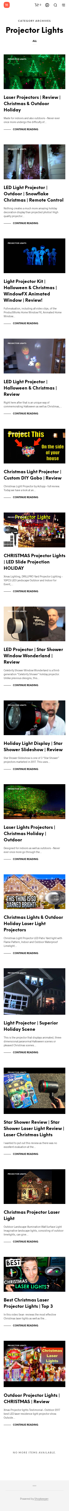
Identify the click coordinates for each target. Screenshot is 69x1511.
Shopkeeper (41, 1498)
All (35, 41)
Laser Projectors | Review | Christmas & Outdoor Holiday (32, 103)
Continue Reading (25, 129)
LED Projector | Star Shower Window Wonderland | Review (33, 656)
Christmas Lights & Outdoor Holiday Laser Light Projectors (33, 923)
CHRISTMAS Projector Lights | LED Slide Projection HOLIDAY (34, 562)
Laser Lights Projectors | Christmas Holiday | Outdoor (29, 833)
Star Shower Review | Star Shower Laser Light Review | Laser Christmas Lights (34, 1128)
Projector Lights (17, 59)
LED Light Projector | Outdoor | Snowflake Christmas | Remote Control (33, 194)
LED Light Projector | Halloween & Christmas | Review (30, 388)
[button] (38, 5)
